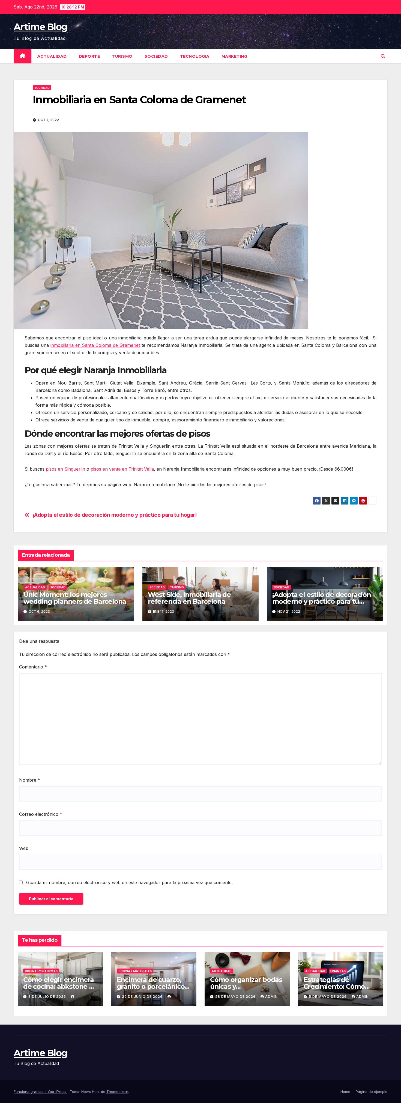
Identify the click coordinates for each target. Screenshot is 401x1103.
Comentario (33, 667)
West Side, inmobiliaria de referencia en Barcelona (189, 598)
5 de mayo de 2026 (328, 997)
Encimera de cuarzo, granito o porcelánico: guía (151, 986)
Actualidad (52, 56)
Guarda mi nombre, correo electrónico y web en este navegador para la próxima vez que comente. (129, 882)
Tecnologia (195, 56)
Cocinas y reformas (41, 971)
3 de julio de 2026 (47, 997)
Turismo (122, 56)
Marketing (234, 56)
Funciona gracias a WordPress (40, 1091)
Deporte (89, 56)
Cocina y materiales (135, 971)
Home (345, 1091)
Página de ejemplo (371, 1091)
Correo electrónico (40, 814)
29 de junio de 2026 (143, 997)
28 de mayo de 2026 (236, 997)
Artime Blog (40, 27)
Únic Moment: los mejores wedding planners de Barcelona (74, 598)
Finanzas (338, 971)
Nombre (29, 780)
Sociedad (156, 56)
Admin (271, 997)
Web (23, 848)
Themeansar (117, 1091)
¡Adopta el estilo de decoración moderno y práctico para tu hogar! (114, 515)
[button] (383, 56)
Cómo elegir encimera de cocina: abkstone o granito (58, 986)
